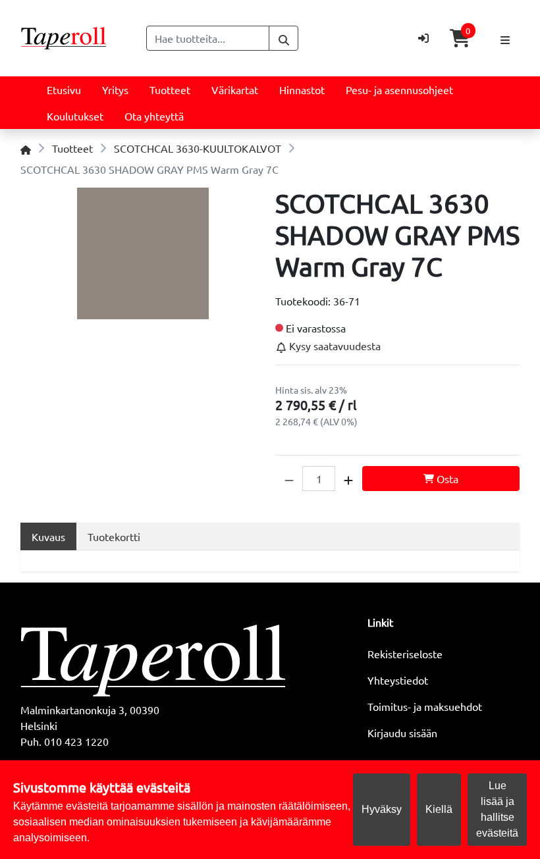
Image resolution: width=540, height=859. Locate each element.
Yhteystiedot (397, 680)
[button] (289, 478)
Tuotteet (169, 89)
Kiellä (438, 809)
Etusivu (64, 89)
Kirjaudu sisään (402, 732)
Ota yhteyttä (154, 115)
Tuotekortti (114, 536)
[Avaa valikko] (505, 38)
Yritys (115, 89)
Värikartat (234, 89)
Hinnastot (302, 89)
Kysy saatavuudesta (333, 345)
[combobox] (208, 38)
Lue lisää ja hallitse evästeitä (497, 809)
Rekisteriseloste (405, 653)
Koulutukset (75, 115)
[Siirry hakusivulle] (283, 38)
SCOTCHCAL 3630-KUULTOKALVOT (197, 148)
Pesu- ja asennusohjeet (399, 89)
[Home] (25, 148)
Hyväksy (382, 809)
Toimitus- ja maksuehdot (424, 706)
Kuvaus (48, 536)
